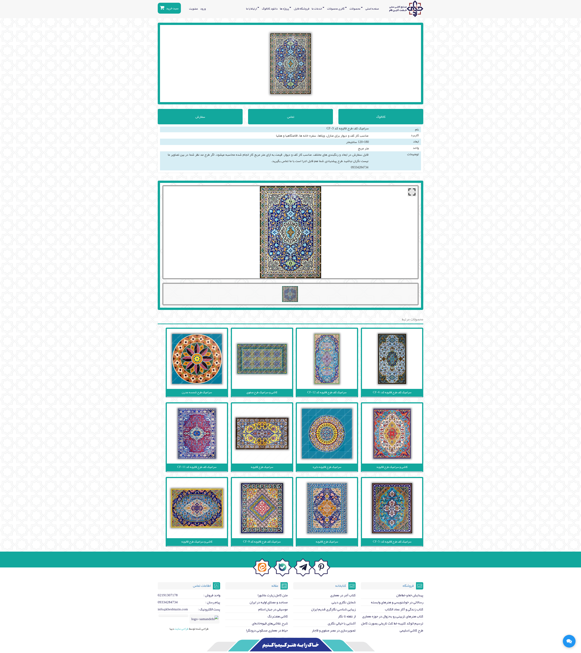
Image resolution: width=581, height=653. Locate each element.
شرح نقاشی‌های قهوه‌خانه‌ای (270, 623)
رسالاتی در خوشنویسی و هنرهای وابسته (397, 602)
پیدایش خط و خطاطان (409, 595)
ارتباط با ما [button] (251, 9)
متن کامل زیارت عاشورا (273, 595)
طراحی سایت (181, 629)
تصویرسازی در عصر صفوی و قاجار (334, 630)
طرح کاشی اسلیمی (411, 630)
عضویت (193, 9)
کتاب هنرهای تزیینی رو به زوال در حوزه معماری (392, 616)
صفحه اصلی (372, 9)
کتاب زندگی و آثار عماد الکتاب (404, 609)
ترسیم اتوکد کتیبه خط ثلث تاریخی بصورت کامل (392, 623)
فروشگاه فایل (301, 9)
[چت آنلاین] (569, 641)
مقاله (274, 585)
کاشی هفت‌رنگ (278, 616)
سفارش (200, 116)
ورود (203, 9)
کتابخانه (340, 585)
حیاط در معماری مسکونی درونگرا (267, 630)
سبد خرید (172, 8)
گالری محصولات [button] (336, 9)
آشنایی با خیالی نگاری (342, 623)
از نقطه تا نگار (347, 616)
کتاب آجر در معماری (343, 595)
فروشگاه (408, 585)
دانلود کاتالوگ (270, 9)
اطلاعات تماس (202, 585)
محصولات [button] (355, 9)
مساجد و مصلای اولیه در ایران (269, 602)
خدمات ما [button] (317, 9)
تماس (290, 116)
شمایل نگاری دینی (344, 602)
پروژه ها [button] (284, 9)
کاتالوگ (380, 116)
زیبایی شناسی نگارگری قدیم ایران (333, 609)
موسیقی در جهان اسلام (273, 609)
